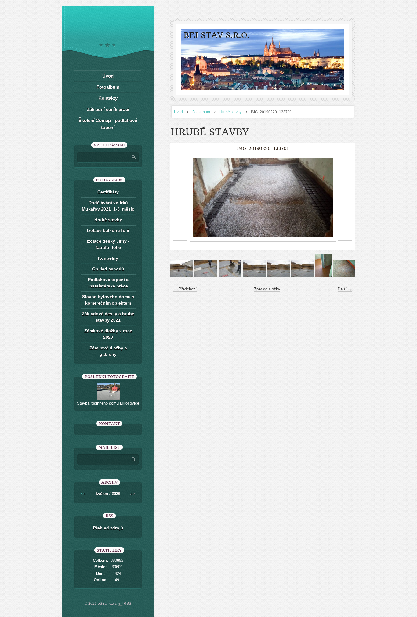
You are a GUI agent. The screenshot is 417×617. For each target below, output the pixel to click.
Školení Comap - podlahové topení (107, 124)
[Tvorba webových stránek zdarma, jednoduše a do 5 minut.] (120, 604)
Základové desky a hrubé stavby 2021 (108, 317)
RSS (127, 603)
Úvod (178, 112)
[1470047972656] (323, 275)
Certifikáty (108, 191)
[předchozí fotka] (180, 198)
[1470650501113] (344, 275)
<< (83, 493)
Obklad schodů (108, 268)
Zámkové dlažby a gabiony (108, 351)
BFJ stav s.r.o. (216, 35)
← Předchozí (185, 289)
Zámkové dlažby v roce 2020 (108, 334)
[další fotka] (345, 198)
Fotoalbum (201, 112)
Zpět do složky (267, 289)
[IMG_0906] (205, 275)
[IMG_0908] (254, 275)
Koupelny (108, 258)
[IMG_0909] (278, 275)
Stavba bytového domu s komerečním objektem (108, 299)
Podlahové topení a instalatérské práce (108, 282)
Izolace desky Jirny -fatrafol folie (108, 244)
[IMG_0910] (302, 275)
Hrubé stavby (230, 112)
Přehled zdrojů (108, 527)
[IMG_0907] (230, 275)
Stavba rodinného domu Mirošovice (108, 403)
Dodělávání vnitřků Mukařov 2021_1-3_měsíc (108, 205)
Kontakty (108, 98)
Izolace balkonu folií (108, 230)
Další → (345, 289)
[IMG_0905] (181, 275)
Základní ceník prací (108, 109)
